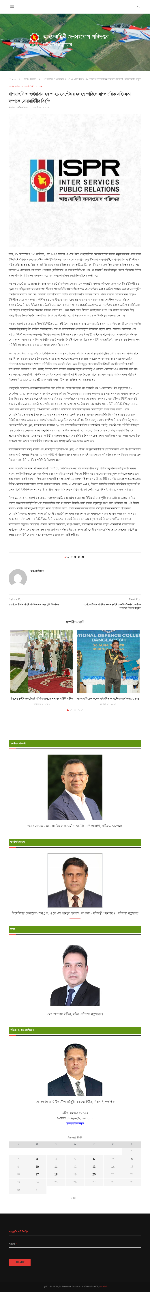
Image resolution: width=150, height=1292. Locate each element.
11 (56, 1167)
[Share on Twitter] (75, 557)
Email (13, 1244)
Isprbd (103, 1286)
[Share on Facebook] (72, 557)
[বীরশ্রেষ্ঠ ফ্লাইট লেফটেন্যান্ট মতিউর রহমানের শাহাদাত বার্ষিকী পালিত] (41, 661)
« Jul (74, 1198)
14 (113, 1167)
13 (94, 1167)
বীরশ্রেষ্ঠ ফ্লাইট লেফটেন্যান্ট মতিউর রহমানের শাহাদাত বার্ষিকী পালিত (42, 699)
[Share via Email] (83, 557)
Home (12, 79)
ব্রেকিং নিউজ (30, 79)
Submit (19, 1262)
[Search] (138, 6)
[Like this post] (68, 557)
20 (94, 1174)
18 (56, 1174)
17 (37, 1174)
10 (37, 1167)
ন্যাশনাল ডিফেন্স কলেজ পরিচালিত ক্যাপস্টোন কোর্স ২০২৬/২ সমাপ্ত (108, 699)
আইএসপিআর (22, 107)
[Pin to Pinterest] (79, 557)
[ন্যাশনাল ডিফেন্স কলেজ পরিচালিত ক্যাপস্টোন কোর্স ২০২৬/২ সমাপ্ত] (108, 661)
